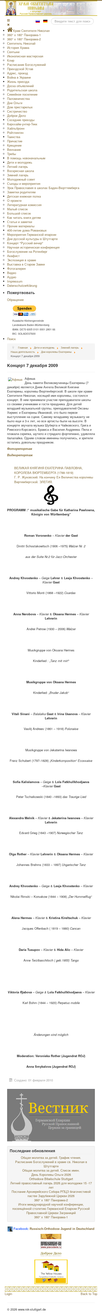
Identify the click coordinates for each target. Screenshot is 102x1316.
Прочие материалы (20, 226)
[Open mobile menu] (8, 20)
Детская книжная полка (24, 196)
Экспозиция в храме (21, 260)
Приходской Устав (20, 69)
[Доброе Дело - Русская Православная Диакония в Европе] (51, 1254)
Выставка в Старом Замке (26, 264)
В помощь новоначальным (26, 158)
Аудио (11, 277)
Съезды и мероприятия (23, 183)
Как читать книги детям (24, 217)
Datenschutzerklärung (22, 285)
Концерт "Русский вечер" (25, 243)
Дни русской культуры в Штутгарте (32, 238)
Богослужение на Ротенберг (27, 251)
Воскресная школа (20, 171)
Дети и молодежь (19, 162)
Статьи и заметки (19, 221)
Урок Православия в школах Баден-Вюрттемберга (43, 188)
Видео (11, 272)
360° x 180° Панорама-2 (24, 39)
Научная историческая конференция (33, 247)
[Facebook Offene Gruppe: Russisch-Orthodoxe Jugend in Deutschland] (10, 1227)
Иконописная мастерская (25, 56)
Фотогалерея (16, 268)
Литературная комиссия (24, 204)
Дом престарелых (20, 107)
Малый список (17, 209)
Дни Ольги (14, 103)
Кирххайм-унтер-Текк (22, 124)
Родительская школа (22, 90)
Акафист (13, 255)
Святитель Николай (21, 43)
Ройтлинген (15, 132)
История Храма (18, 47)
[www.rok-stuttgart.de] (51, 8)
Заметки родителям (21, 192)
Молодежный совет (21, 179)
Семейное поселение (22, 94)
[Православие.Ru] (51, 1244)
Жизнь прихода (18, 81)
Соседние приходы (20, 120)
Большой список (19, 213)
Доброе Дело (16, 115)
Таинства (13, 137)
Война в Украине (19, 77)
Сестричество (17, 111)
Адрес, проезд (17, 73)
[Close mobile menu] (8, 24)
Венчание (14, 149)
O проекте (14, 200)
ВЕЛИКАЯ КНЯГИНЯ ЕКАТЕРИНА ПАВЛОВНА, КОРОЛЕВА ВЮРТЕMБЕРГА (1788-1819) (48, 470)
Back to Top (89, 1293)
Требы (11, 154)
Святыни (13, 52)
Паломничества (18, 98)
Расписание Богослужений (26, 64)
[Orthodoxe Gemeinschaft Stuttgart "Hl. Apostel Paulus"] (51, 1236)
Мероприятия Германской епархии (31, 234)
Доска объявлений (20, 86)
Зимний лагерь (17, 175)
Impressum (15, 281)
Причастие (14, 141)
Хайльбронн (15, 128)
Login (8, 1293)
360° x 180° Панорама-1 (24, 35)
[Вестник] (51, 1115)
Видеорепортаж (20, 455)
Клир (10, 60)
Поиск (11, 339)
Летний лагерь (17, 166)
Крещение (14, 145)
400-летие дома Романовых (27, 230)
